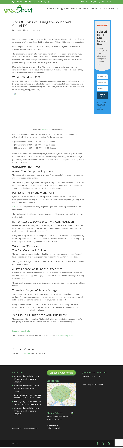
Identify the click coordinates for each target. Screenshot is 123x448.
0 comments (38, 30)
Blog (60, 9)
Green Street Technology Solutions (25, 428)
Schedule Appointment (61, 372)
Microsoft (27, 30)
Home (50, 9)
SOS (82, 2)
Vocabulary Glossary (93, 2)
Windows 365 (47, 130)
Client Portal (106, 2)
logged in (26, 353)
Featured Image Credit (21, 331)
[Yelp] (48, 2)
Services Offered (76, 9)
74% (14, 207)
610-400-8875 (18, 2)
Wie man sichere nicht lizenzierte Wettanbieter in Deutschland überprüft (26, 379)
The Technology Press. (65, 335)
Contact (109, 9)
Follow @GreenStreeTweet (92, 376)
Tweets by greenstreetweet (92, 384)
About (95, 9)
